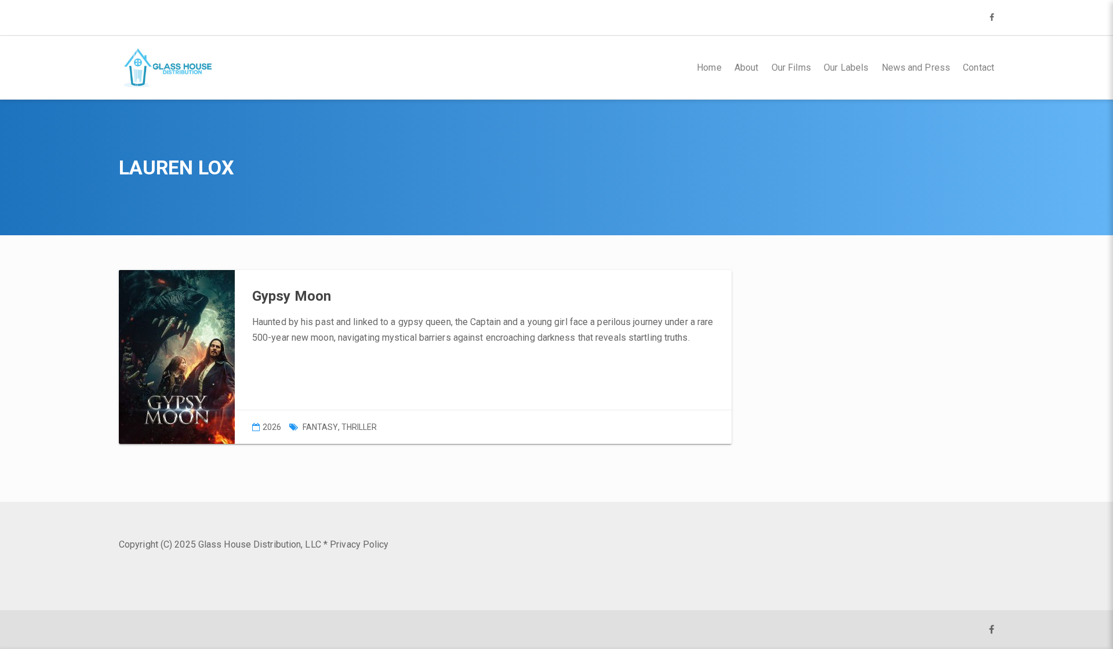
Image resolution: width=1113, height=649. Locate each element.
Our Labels (846, 67)
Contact (978, 67)
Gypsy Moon (291, 296)
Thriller (359, 427)
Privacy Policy (359, 544)
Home (709, 67)
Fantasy (320, 427)
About (746, 67)
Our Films (791, 67)
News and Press (916, 67)
